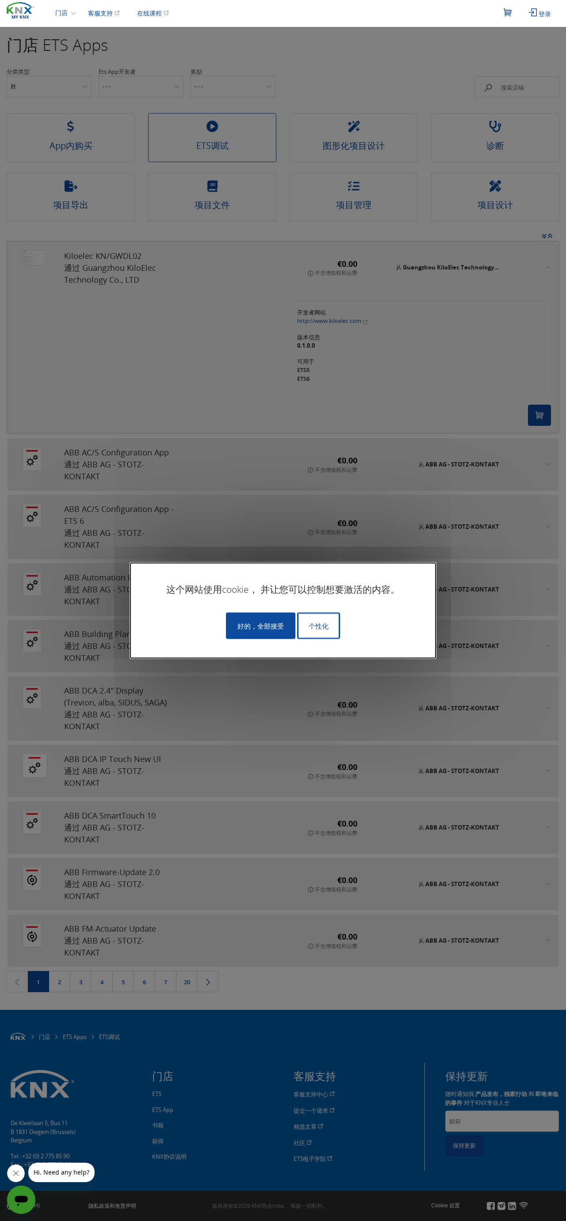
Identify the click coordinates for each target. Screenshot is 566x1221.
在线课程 (150, 13)
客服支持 (101, 13)
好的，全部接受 (260, 626)
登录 (544, 14)
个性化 (319, 626)
